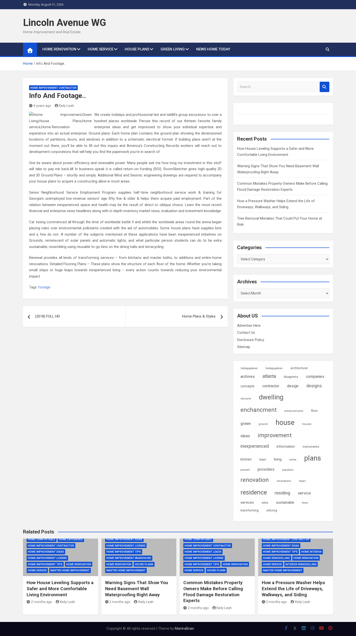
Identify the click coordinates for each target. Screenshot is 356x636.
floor (314, 411)
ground (263, 424)
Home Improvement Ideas (46, 551)
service (304, 493)
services (247, 502)
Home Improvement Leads (203, 551)
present (245, 469)
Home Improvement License (47, 558)
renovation (254, 479)
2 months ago (41, 602)
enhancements (293, 411)
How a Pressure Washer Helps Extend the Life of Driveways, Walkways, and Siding (293, 588)
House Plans (137, 49)
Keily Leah (66, 106)
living (278, 459)
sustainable (285, 502)
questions (288, 469)
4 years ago (42, 106)
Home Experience (71, 539)
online (292, 459)
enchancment (258, 409)
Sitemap (243, 347)
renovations (284, 481)
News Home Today (213, 49)
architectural (299, 368)
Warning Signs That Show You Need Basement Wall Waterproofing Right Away (136, 588)
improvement (275, 435)
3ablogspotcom (274, 368)
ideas (245, 436)
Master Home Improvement (70, 570)
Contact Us (246, 332)
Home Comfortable (41, 539)
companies (315, 376)
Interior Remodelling (301, 564)
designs (314, 385)
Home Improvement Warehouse (128, 558)
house (285, 422)
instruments (311, 446)
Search (324, 87)
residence (253, 492)
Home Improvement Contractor (53, 87)
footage (44, 287)
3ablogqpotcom (249, 368)
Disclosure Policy (250, 340)
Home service (100, 49)
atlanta (269, 376)
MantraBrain (184, 628)
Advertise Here (249, 325)
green (245, 423)
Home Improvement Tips (45, 564)
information (286, 446)
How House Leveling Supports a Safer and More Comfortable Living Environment (60, 588)
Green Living (173, 49)
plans (312, 458)
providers (265, 469)
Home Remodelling (276, 558)
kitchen (246, 459)
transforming (249, 510)
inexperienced (254, 446)
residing (282, 493)
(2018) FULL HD (47, 316)
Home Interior (311, 551)
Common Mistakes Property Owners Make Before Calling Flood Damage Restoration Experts (213, 591)
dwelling (271, 397)
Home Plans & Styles (199, 316)
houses (306, 424)
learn (262, 459)
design (293, 386)
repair (302, 481)
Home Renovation (59, 49)
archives (247, 376)
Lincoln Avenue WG (64, 22)
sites (265, 502)
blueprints (291, 377)
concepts (247, 386)
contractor (270, 386)
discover (245, 398)
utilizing (271, 510)
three (305, 502)
